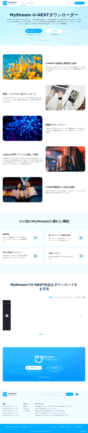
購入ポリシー (69, 426)
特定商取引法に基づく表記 (12, 426)
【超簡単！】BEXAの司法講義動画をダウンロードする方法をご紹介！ (50, 410)
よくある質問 (26, 410)
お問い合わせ (26, 408)
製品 (23, 3)
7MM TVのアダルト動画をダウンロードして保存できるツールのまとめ (50, 413)
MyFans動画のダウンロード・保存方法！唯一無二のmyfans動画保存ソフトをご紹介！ (54, 406)
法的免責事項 (24, 426)
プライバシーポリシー (40, 426)
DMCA (31, 426)
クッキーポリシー (53, 426)
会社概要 (25, 406)
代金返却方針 (78, 426)
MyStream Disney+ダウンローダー (10, 408)
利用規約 (62, 426)
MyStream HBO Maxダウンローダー (11, 415)
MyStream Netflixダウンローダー (10, 406)
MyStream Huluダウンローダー (10, 410)
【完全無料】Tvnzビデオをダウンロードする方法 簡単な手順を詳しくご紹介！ (52, 415)
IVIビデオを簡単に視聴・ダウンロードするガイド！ (46, 408)
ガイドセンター (31, 3)
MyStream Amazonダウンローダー (10, 413)
